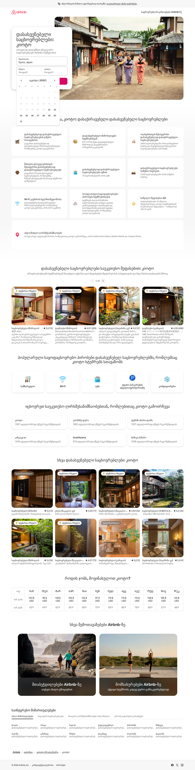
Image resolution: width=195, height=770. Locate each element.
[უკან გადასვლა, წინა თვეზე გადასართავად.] (21, 80)
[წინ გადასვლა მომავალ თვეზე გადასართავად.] (54, 80)
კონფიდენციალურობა (42, 765)
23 (55, 109)
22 (49, 109)
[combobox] (42, 62)
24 (21, 115)
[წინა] (92, 281)
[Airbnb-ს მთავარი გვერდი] (19, 12)
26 (32, 115)
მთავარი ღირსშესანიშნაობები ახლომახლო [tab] (89, 716)
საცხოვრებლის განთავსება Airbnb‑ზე (161, 12)
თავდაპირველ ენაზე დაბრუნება (122, 3)
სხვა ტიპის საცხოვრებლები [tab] (51, 716)
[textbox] (29, 72)
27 (38, 115)
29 (49, 115)
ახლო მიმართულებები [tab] (22, 716)
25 (27, 115)
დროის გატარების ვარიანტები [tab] (128, 716)
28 (43, 115)
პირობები (60, 765)
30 (55, 115)
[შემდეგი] (103, 281)
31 (21, 121)
